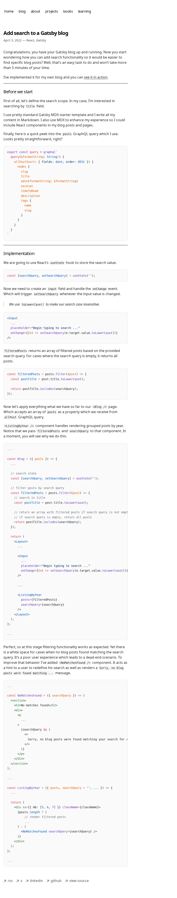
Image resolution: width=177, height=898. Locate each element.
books (68, 11)
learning (84, 11)
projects (51, 11)
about (35, 11)
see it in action (95, 77)
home (8, 11)
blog (22, 11)
